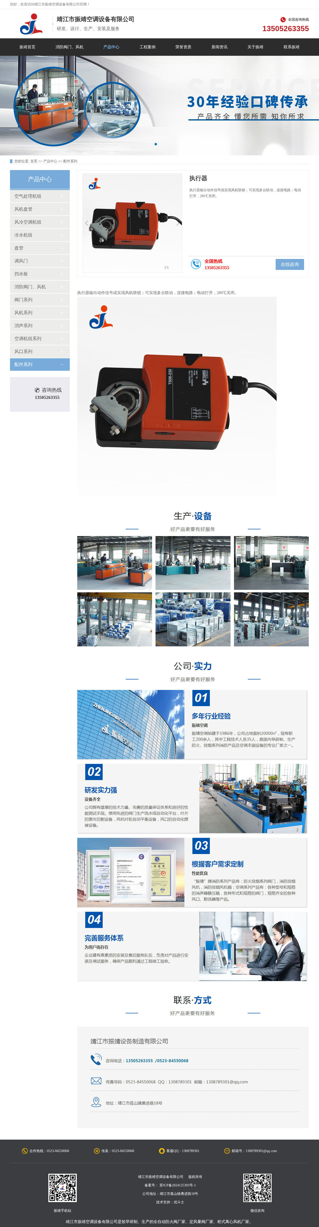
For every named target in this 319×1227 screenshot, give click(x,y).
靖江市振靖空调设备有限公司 (92, 1222)
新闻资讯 (220, 47)
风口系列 (23, 351)
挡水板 (21, 273)
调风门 (21, 260)
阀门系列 (23, 299)
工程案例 (148, 47)
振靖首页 (27, 47)
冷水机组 (23, 235)
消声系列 (23, 325)
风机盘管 (23, 209)
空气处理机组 (27, 196)
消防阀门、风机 (69, 47)
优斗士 (179, 1202)
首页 (33, 161)
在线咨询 (290, 264)
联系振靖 (292, 47)
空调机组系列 (27, 338)
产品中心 (111, 47)
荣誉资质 (183, 47)
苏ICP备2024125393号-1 (178, 1185)
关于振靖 (255, 47)
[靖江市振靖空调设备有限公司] (31, 24)
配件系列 (70, 161)
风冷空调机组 (27, 222)
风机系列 (23, 312)
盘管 (18, 247)
